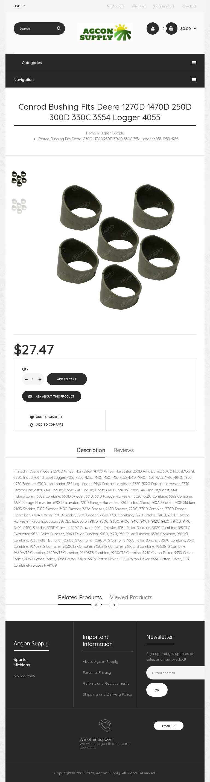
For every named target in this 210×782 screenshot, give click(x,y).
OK (156, 690)
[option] (118, 246)
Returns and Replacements (106, 683)
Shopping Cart (163, 6)
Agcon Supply (112, 133)
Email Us (168, 726)
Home (91, 133)
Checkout (189, 6)
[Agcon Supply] (105, 40)
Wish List (138, 6)
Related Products (80, 597)
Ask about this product (55, 396)
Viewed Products (131, 597)
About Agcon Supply (100, 661)
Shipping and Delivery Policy (107, 694)
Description (91, 450)
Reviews (123, 450)
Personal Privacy (97, 672)
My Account (115, 6)
